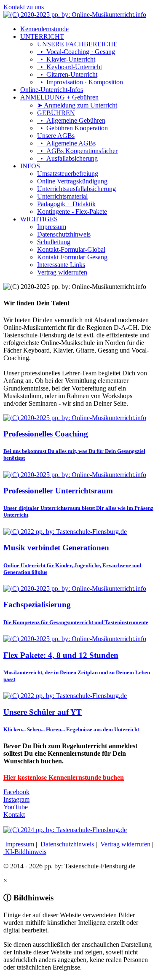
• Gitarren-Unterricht (67, 74)
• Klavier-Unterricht (66, 59)
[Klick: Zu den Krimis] (65, 829)
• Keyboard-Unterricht (69, 66)
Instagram (16, 799)
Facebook (16, 791)
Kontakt (14, 814)
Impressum (51, 226)
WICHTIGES (39, 219)
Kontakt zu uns (23, 7)
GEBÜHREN (56, 112)
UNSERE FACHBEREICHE (77, 44)
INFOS (30, 166)
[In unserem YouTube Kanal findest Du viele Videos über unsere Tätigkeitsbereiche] (65, 695)
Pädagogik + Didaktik (66, 203)
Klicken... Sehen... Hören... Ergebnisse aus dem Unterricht (71, 729)
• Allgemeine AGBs (66, 143)
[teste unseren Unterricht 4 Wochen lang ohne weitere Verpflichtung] (65, 531)
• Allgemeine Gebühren (71, 120)
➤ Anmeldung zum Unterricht (77, 105)
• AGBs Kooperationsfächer (77, 150)
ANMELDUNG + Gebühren (59, 97)
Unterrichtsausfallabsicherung (76, 188)
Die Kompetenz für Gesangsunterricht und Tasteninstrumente (75, 622)
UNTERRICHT (42, 36)
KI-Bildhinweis (24, 851)
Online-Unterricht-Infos (51, 89)
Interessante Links (61, 264)
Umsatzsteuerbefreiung (67, 173)
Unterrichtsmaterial (62, 196)
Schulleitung (53, 241)
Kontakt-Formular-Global (71, 249)
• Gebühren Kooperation (72, 128)
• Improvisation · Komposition (80, 82)
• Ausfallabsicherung (67, 158)
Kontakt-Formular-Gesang (72, 257)
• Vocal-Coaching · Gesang (76, 51)
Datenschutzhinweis (64, 234)
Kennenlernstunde (44, 28)
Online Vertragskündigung (72, 181)
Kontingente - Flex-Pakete (72, 211)
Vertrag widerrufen (62, 272)
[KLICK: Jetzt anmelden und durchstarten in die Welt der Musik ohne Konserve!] (74, 417)
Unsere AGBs (56, 135)
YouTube (15, 807)
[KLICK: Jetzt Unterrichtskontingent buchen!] (74, 638)
